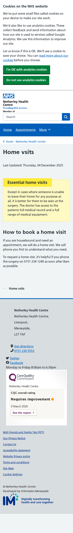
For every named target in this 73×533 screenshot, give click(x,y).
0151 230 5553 (24, 351)
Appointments (26, 130)
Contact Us (9, 444)
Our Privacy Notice (14, 438)
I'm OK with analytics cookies (26, 69)
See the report (22, 412)
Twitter (14, 358)
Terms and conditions (16, 462)
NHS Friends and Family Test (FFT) (23, 432)
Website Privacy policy (16, 456)
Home (7, 130)
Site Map (8, 468)
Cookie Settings (12, 474)
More (44, 130)
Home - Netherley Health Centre (26, 141)
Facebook (16, 363)
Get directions (24, 346)
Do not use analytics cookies (26, 80)
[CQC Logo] (21, 380)
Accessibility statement (16, 450)
